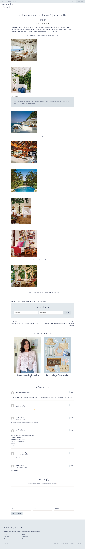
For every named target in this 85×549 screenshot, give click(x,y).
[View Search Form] (79, 6)
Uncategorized (42, 301)
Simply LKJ (19, 417)
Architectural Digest (45, 290)
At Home (9, 1)
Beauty (15, 1)
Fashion (46, 23)
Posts (57, 6)
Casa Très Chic (19, 430)
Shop (50, 6)
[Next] (69, 354)
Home (16, 6)
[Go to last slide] (16, 354)
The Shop (80, 1)
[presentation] (27, 355)
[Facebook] (74, 2)
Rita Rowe (18, 465)
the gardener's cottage (21, 452)
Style (3, 1)
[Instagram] (72, 2)
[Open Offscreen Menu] (82, 6)
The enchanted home (21, 392)
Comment (14, 488)
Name (13, 508)
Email (35, 508)
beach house (25, 301)
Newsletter (66, 6)
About (24, 6)
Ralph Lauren (33, 301)
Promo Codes (42, 6)
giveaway (56, 292)
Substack (31, 6)
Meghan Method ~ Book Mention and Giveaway (25, 322)
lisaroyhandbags (20, 405)
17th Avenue (78, 543)
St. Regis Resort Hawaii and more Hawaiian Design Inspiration (59, 323)
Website (57, 508)
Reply (72, 392)
